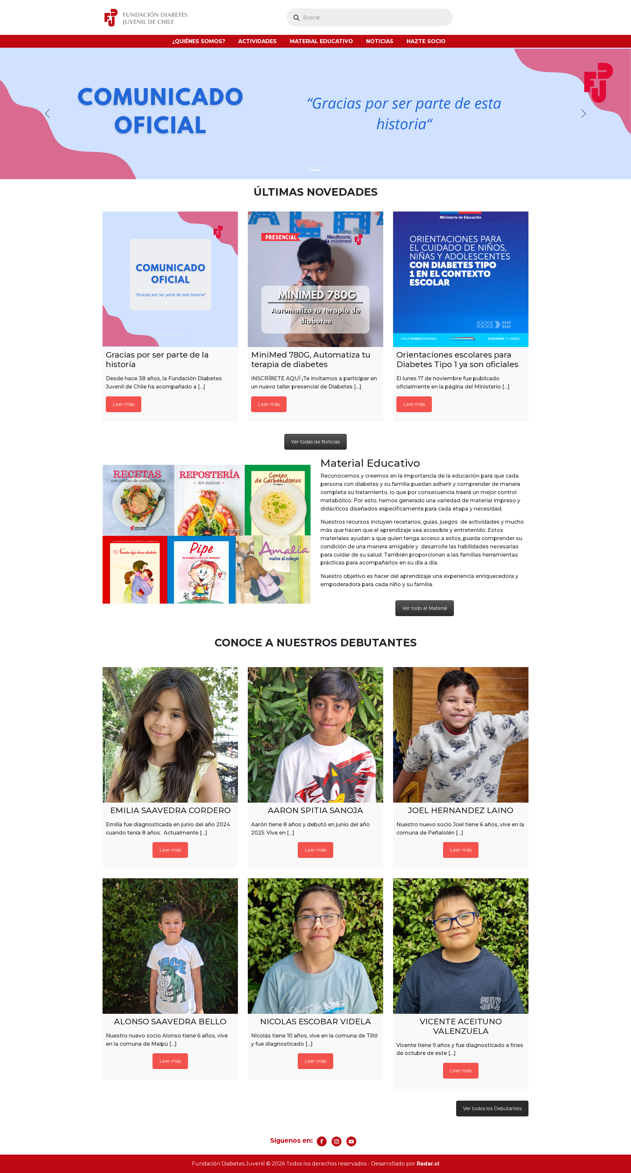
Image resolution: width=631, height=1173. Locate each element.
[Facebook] (322, 1141)
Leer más (123, 404)
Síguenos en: (291, 1140)
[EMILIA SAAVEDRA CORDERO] (170, 735)
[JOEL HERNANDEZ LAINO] (460, 735)
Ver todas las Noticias (315, 442)
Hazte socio (426, 41)
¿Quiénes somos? (198, 41)
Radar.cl (428, 1164)
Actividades (257, 41)
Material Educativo (321, 41)
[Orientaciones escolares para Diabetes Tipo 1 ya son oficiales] (460, 279)
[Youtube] (351, 1141)
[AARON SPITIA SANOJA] (315, 735)
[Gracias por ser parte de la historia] (170, 279)
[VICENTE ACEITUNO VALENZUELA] (460, 946)
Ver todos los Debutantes (492, 1108)
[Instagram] (336, 1141)
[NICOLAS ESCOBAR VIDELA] (315, 946)
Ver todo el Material (424, 608)
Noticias (379, 41)
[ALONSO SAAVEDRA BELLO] (170, 946)
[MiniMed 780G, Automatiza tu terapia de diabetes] (315, 279)
